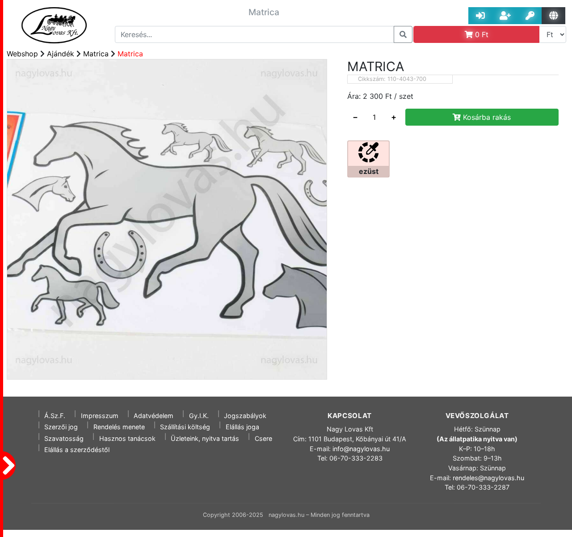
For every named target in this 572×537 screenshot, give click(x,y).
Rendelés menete (119, 427)
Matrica (96, 53)
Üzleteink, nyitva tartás (205, 438)
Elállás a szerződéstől (76, 449)
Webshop (22, 53)
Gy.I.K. (199, 415)
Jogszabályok (245, 415)
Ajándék (60, 53)
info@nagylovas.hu (361, 448)
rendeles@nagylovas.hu (488, 478)
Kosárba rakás (486, 117)
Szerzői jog (61, 427)
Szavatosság (64, 438)
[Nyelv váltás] (553, 15)
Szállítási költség (185, 427)
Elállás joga (242, 427)
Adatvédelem (153, 415)
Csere (263, 438)
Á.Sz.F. (54, 415)
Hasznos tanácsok (127, 438)
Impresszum (99, 415)
